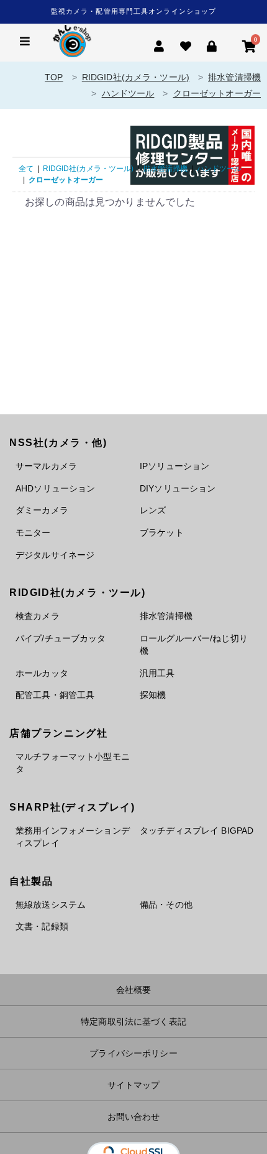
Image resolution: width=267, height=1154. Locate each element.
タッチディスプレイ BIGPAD (196, 830)
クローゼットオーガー (217, 93)
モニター (33, 532)
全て (26, 168)
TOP (54, 77)
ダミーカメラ (42, 510)
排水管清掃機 (234, 77)
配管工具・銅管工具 (55, 695)
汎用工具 (157, 673)
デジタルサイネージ (55, 555)
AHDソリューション (55, 488)
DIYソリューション (177, 488)
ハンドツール (128, 93)
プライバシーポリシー (133, 1053)
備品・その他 (166, 905)
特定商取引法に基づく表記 (133, 1021)
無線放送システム (51, 905)
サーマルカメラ (46, 466)
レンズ (153, 510)
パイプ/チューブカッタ (61, 638)
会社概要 (134, 990)
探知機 (153, 695)
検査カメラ (38, 616)
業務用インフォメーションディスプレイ (73, 837)
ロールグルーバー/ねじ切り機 (194, 644)
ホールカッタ (42, 673)
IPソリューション (174, 466)
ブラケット (162, 532)
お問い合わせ (133, 1117)
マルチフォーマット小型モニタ (73, 763)
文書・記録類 (42, 926)
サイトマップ (133, 1085)
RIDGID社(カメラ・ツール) (135, 77)
